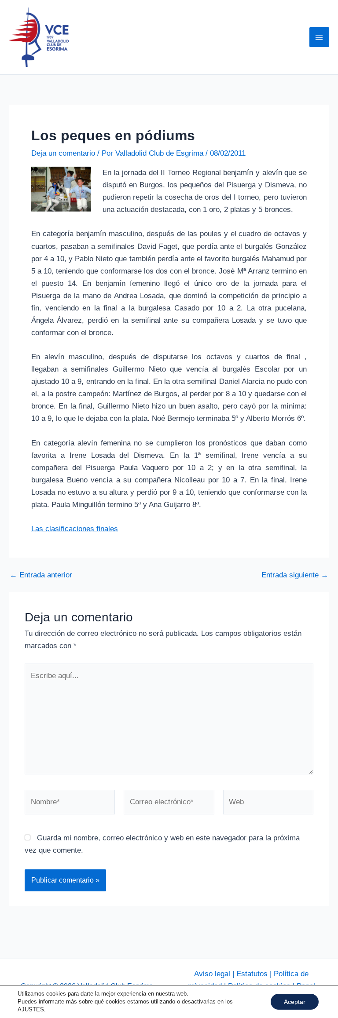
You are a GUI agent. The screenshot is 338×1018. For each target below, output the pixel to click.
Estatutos (252, 974)
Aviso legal (212, 974)
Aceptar (294, 1001)
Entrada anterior (41, 575)
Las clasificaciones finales (74, 529)
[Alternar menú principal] (319, 37)
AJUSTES (31, 1009)
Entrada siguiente (294, 575)
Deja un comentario (63, 153)
